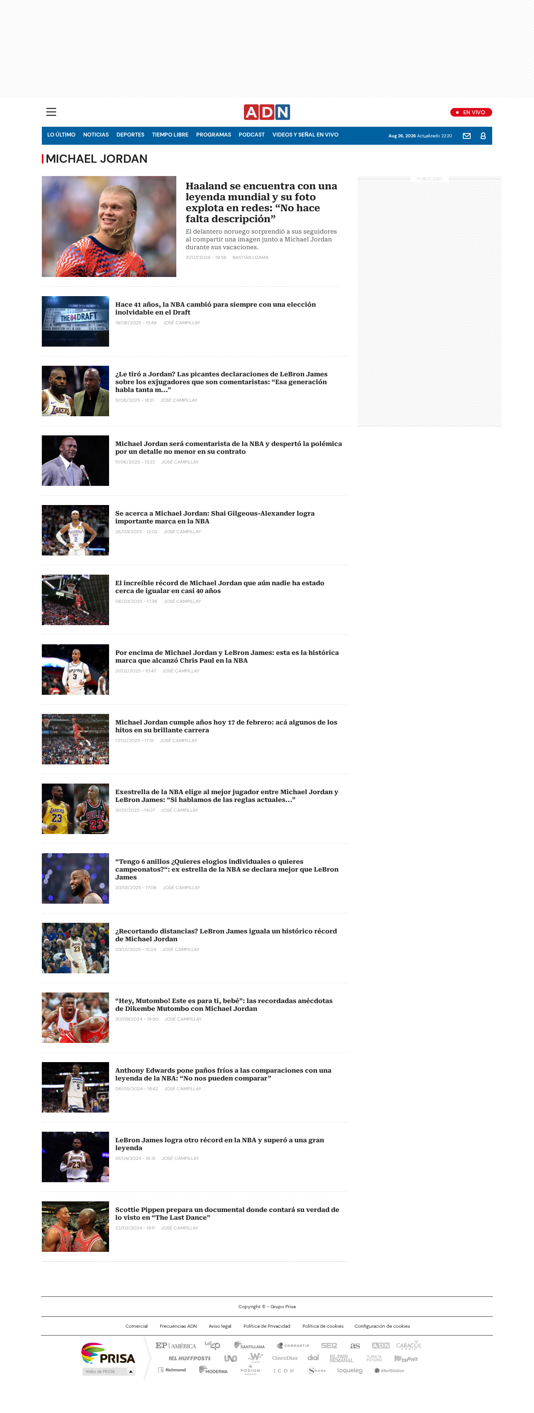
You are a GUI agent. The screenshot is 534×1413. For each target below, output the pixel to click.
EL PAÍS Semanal (339, 1357)
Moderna (211, 1368)
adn (379, 1344)
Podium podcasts (247, 1368)
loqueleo (349, 1368)
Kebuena (405, 1357)
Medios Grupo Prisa (108, 1371)
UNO (228, 1357)
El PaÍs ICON (281, 1368)
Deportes (130, 134)
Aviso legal (220, 1326)
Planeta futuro (372, 1357)
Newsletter (467, 136)
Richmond (171, 1368)
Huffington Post (186, 1357)
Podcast (252, 134)
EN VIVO (474, 112)
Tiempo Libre (170, 134)
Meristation (388, 1368)
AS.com (353, 1344)
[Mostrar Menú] (51, 112)
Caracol (408, 1344)
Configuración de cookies (382, 1326)
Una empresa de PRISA (108, 1352)
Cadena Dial (311, 1357)
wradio (251, 1357)
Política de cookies (323, 1326)
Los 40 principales (209, 1344)
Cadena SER (326, 1344)
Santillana (245, 1344)
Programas (213, 134)
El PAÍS (174, 1344)
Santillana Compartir (289, 1344)
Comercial (136, 1326)
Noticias (96, 134)
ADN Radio (267, 112)
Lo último (61, 134)
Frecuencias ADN (178, 1326)
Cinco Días (282, 1357)
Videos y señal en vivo (305, 134)
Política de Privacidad (267, 1326)
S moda (315, 1368)
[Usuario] (483, 136)
